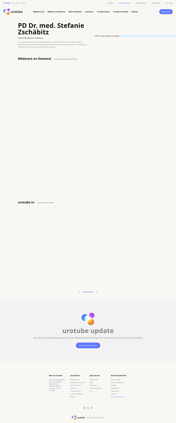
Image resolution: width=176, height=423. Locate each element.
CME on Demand (75, 12)
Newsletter (156, 3)
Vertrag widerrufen (117, 397)
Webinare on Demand (56, 12)
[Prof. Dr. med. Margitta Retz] (96, 292)
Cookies (113, 394)
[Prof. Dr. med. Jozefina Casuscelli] (80, 292)
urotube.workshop (120, 12)
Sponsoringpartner (117, 382)
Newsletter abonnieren (88, 345)
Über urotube (115, 380)
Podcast (134, 12)
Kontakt (113, 385)
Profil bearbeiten (95, 388)
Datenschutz (115, 388)
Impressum (115, 391)
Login (91, 382)
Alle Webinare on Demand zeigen (65, 59)
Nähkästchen (141, 3)
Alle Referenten (88, 292)
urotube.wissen (103, 12)
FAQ (91, 391)
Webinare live (38, 12)
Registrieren (166, 12)
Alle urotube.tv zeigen (45, 203)
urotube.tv (89, 12)
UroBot (110, 3)
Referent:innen (124, 3)
